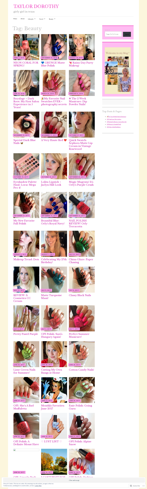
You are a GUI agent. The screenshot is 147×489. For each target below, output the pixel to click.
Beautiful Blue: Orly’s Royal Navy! (53, 222)
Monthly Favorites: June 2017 (53, 407)
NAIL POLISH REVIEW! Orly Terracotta (78, 223)
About (23, 19)
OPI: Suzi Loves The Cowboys (114, 119)
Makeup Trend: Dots (26, 259)
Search (107, 30)
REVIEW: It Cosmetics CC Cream (22, 298)
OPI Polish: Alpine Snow (80, 443)
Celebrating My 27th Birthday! (54, 261)
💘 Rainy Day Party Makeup (81, 64)
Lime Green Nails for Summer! (24, 371)
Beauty (51, 19)
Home (15, 19)
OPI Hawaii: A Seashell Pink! (114, 124)
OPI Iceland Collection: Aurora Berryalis (116, 122)
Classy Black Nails (80, 295)
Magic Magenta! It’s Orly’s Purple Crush (81, 183)
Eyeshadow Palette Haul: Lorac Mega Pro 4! (25, 184)
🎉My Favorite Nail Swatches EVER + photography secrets (54, 101)
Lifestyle (30, 19)
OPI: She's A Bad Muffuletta (114, 127)
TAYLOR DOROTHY (36, 6)
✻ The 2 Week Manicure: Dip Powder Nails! (78, 101)
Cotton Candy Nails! (81, 369)
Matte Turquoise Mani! (51, 297)
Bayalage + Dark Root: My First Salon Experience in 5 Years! (26, 103)
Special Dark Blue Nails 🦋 (24, 142)
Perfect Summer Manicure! (79, 335)
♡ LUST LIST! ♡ (51, 441)
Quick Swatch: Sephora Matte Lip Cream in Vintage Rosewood (81, 144)
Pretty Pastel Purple (25, 334)
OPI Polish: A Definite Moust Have (26, 443)
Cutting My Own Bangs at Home (51, 371)
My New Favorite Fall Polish (24, 222)
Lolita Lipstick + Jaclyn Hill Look (51, 183)
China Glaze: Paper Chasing (81, 261)
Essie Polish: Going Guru (80, 407)
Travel (41, 19)
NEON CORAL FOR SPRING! (25, 64)
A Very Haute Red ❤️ (54, 140)
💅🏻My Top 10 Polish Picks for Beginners (116, 116)
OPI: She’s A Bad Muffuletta (23, 407)
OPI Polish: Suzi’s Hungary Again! (51, 335)
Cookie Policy (38, 486)
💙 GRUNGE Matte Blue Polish (53, 64)
